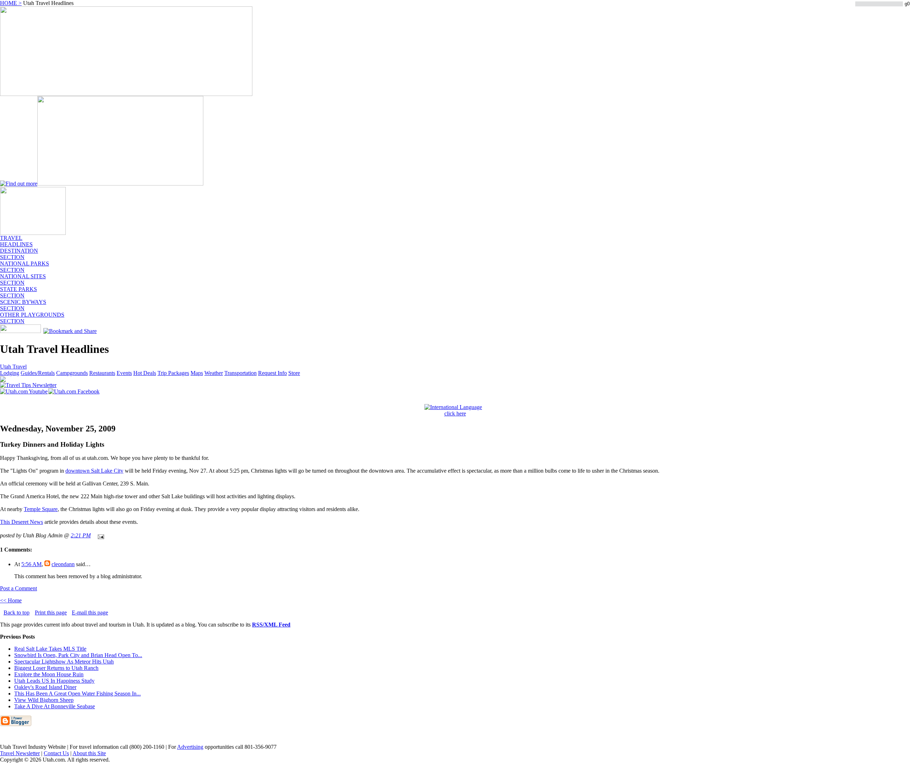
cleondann (63, 564)
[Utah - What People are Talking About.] (33, 233)
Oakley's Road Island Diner (45, 687)
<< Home (11, 600)
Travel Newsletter (20, 753)
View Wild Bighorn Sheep (44, 700)
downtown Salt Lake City (94, 471)
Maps (197, 373)
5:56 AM (31, 564)
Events (124, 373)
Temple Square (41, 509)
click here (455, 413)
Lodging (9, 373)
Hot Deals (144, 373)
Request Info (272, 373)
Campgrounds (72, 373)
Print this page (51, 612)
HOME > (11, 3)
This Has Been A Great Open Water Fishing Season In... (77, 694)
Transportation (240, 373)
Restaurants (102, 373)
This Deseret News (21, 522)
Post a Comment (18, 588)
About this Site (89, 753)
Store (294, 373)
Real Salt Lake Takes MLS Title (50, 649)
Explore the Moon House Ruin (49, 674)
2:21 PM (81, 535)
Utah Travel (13, 367)
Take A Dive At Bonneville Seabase (54, 706)
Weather (213, 373)
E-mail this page (90, 612)
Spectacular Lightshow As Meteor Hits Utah (64, 662)
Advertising (190, 747)
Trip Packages (173, 373)
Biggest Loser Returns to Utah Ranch (56, 668)
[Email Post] (99, 535)
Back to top (17, 612)
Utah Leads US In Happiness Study (54, 681)
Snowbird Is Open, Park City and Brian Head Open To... (78, 655)
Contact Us (56, 753)
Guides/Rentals (38, 373)
